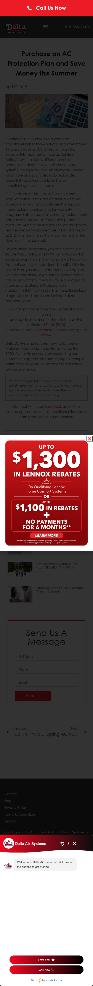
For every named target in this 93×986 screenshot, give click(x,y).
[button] (89, 439)
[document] (46, 493)
